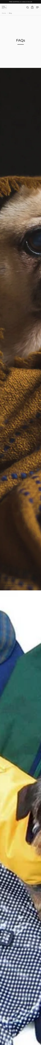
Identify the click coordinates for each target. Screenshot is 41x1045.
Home (4, 13)
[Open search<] (27, 7)
